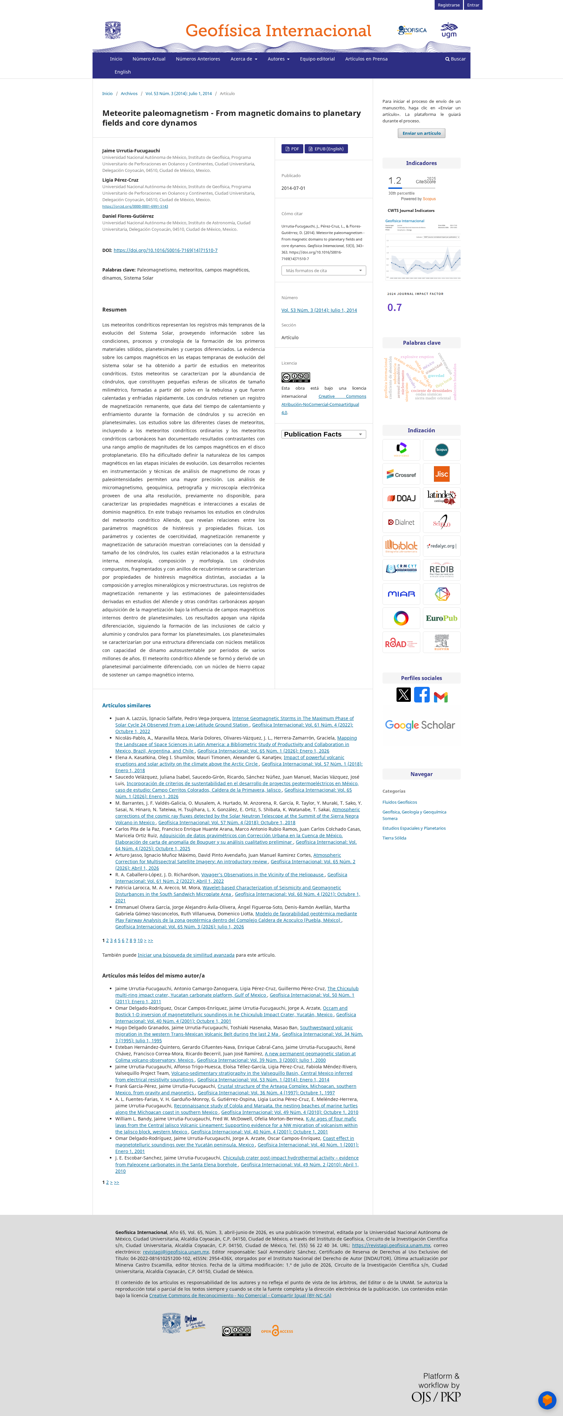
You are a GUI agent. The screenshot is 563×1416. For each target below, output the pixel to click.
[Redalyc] (442, 546)
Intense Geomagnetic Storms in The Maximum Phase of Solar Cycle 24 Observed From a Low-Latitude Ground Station (234, 721)
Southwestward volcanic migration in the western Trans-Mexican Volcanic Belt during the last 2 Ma (234, 1030)
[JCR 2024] (415, 313)
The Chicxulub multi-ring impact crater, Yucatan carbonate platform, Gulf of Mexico (237, 991)
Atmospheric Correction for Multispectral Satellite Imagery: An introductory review (228, 858)
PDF (294, 149)
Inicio (116, 59)
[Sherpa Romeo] (442, 474)
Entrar (473, 5)
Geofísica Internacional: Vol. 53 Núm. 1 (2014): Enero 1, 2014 (263, 1079)
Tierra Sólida (394, 838)
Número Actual (149, 59)
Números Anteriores (198, 59)
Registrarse (449, 5)
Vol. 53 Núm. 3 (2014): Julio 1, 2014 (179, 93)
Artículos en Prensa (366, 59)
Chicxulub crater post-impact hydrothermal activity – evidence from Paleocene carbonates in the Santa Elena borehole (237, 1161)
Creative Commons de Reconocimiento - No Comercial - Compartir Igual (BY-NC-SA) (240, 1295)
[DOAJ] (401, 498)
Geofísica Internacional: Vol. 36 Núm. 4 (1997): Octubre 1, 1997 (266, 1093)
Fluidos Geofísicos (400, 802)
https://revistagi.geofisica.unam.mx (391, 1245)
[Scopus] (442, 450)
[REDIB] (442, 570)
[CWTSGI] (422, 280)
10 (140, 940)
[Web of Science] (401, 450)
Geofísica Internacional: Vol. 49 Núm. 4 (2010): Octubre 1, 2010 (289, 1112)
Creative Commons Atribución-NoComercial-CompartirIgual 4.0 (324, 404)
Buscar (458, 59)
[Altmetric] (401, 618)
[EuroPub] (442, 618)
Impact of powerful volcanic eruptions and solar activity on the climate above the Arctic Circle (229, 760)
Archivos (129, 93)
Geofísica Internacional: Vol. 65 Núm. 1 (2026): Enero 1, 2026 (263, 751)
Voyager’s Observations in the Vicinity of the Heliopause (263, 874)
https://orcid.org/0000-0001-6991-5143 (135, 206)
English (123, 72)
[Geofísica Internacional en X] (403, 701)
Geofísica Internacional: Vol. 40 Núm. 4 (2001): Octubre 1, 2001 (259, 1132)
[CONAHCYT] (401, 570)
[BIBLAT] (401, 546)
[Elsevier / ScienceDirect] (442, 642)
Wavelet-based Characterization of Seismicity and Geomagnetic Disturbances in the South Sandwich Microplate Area (228, 890)
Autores (277, 59)
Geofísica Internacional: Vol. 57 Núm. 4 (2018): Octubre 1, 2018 (227, 822)
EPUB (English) (329, 149)
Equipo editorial (317, 59)
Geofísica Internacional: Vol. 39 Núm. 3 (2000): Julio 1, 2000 (261, 1060)
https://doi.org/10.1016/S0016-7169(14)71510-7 (166, 250)
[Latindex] (442, 498)
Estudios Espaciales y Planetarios (414, 828)
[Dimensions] (442, 594)
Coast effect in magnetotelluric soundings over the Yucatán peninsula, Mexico (234, 1141)
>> (150, 940)
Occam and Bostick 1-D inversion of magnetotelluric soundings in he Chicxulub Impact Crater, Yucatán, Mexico (231, 1011)
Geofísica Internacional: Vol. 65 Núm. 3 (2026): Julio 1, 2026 (179, 926)
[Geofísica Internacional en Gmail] (441, 701)
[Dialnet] (401, 522)
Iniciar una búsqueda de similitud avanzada (186, 955)
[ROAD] (401, 642)
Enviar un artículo (422, 133)
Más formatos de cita (306, 270)
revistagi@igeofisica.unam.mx (176, 1252)
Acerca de (242, 59)
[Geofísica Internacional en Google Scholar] (422, 745)
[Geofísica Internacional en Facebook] (422, 701)
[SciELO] (442, 522)
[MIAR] (401, 594)
